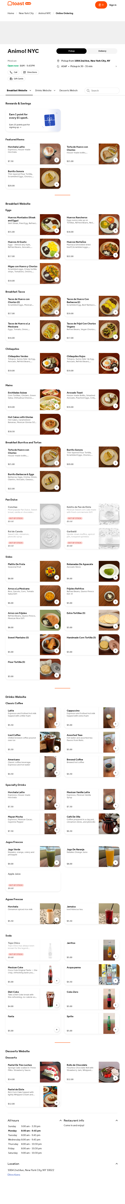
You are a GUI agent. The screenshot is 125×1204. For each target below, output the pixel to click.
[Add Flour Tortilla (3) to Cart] (56, 675)
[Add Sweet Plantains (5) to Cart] (56, 650)
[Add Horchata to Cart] (56, 919)
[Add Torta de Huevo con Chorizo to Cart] (115, 160)
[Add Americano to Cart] (56, 772)
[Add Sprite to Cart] (115, 1029)
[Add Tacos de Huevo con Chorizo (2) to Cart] (56, 312)
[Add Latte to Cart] (56, 723)
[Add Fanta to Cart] (56, 1029)
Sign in (112, 5)
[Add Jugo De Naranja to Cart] (115, 862)
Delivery (102, 51)
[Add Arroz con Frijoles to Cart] (56, 626)
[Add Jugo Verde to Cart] (56, 862)
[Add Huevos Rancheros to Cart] (115, 230)
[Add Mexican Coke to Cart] (56, 980)
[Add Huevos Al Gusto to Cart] (56, 255)
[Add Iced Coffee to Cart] (56, 748)
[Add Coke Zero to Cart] (115, 1005)
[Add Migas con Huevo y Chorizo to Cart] (56, 279)
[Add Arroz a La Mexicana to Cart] (56, 601)
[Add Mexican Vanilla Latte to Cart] (115, 805)
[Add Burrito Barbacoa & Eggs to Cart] (56, 487)
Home (11, 13)
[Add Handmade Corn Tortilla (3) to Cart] (115, 650)
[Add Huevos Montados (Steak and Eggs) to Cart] (56, 230)
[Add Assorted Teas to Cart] (115, 748)
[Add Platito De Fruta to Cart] (56, 577)
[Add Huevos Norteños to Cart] (115, 255)
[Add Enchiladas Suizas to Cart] (56, 405)
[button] (19, 90)
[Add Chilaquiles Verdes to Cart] (56, 369)
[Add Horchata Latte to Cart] (56, 160)
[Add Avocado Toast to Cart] (115, 405)
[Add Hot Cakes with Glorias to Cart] (56, 430)
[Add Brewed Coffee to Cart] (115, 772)
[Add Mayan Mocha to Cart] (56, 829)
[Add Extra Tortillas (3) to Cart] (115, 626)
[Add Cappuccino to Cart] (115, 723)
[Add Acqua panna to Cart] (115, 980)
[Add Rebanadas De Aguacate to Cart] (115, 577)
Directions (14, 1174)
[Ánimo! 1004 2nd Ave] (19, 3)
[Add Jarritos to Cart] (115, 956)
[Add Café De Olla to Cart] (115, 829)
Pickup (71, 51)
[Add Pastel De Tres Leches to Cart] (56, 1078)
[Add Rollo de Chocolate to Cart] (115, 1078)
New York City (26, 13)
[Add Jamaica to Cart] (115, 919)
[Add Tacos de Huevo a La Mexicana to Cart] (56, 336)
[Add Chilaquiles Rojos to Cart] (115, 369)
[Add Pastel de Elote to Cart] (56, 1102)
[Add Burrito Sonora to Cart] (56, 184)
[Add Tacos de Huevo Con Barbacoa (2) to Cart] (115, 312)
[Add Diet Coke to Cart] (56, 1005)
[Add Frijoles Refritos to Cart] (115, 601)
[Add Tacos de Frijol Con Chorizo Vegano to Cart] (115, 336)
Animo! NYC (44, 13)
